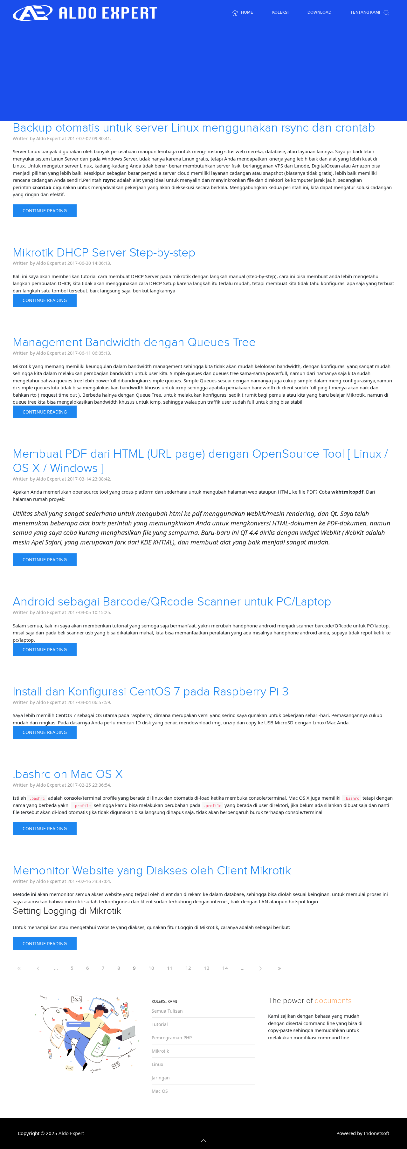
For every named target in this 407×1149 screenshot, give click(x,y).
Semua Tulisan (167, 1011)
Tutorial (160, 1024)
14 (225, 968)
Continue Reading (45, 211)
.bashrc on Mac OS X (68, 774)
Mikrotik (160, 1051)
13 (207, 968)
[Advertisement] (203, 73)
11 (170, 968)
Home (247, 12)
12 (188, 968)
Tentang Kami (365, 12)
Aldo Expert (71, 1133)
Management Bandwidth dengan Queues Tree (134, 342)
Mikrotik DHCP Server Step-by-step (104, 253)
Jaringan (161, 1078)
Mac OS (160, 1091)
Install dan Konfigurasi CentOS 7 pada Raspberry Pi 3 (151, 692)
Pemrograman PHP (172, 1038)
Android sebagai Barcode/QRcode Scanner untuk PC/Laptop (172, 602)
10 (151, 968)
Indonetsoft (376, 1133)
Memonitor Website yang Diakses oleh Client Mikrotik (152, 871)
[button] (386, 12)
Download (319, 12)
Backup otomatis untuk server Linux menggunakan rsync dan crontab (194, 128)
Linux (157, 1064)
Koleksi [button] (280, 12)
